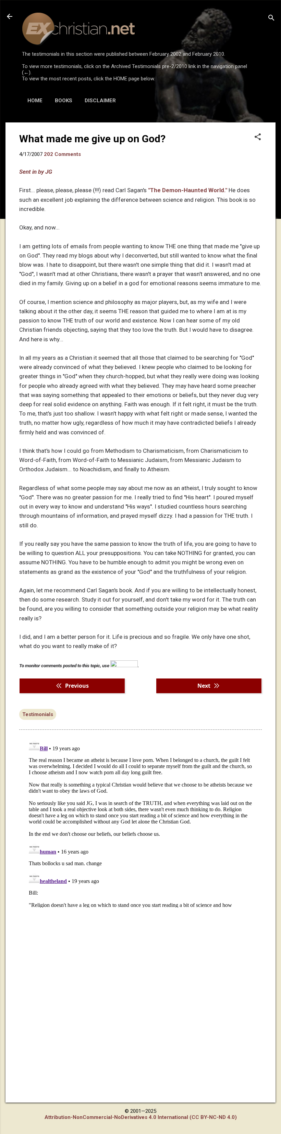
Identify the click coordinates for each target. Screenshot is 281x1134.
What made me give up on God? (92, 139)
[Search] (271, 18)
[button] (258, 137)
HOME (34, 100)
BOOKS (63, 100)
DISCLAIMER (100, 100)
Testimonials (37, 714)
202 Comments (62, 154)
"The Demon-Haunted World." (187, 190)
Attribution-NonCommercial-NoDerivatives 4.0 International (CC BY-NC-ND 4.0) (141, 1117)
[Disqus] (140, 822)
